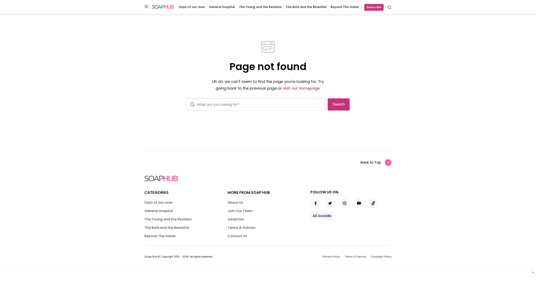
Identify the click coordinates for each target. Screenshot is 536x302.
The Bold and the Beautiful (306, 7)
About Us (235, 202)
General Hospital (222, 7)
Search (339, 104)
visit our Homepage (301, 88)
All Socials (322, 215)
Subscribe (373, 7)
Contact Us (237, 236)
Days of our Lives (192, 7)
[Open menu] (146, 6)
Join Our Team (240, 210)
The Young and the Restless (260, 7)
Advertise (236, 219)
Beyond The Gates (345, 7)
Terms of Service (355, 256)
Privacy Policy (331, 256)
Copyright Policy (381, 256)
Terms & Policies (241, 227)
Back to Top (371, 162)
